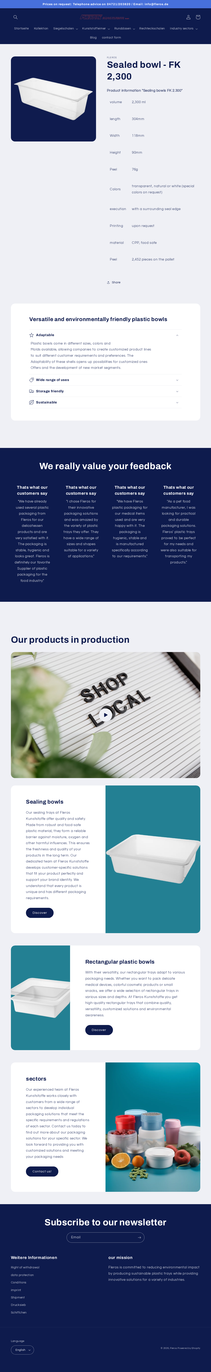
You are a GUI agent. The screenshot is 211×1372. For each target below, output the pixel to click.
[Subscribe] (139, 1237)
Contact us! (42, 1171)
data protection (22, 1275)
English (20, 1350)
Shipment (18, 1297)
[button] (15, 17)
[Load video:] (105, 715)
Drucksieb (18, 1305)
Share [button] (116, 282)
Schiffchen (19, 1312)
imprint (16, 1290)
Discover (40, 912)
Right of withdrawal (25, 1267)
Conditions (18, 1282)
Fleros (173, 1348)
